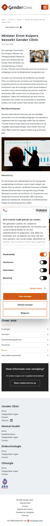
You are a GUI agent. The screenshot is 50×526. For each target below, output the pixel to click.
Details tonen (36, 288)
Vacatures (6, 345)
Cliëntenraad (25, 503)
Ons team (5, 334)
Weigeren (25, 313)
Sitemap (25, 515)
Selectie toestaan (25, 305)
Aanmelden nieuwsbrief (11, 355)
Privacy (25, 506)
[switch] (43, 262)
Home (4, 20)
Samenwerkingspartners (12, 340)
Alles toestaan (25, 296)
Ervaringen (6, 329)
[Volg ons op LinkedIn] (11, 420)
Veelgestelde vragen (10, 414)
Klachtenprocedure (25, 509)
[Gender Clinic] (17, 7)
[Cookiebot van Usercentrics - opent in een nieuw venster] (36, 210)
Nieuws (19, 20)
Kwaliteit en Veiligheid (25, 512)
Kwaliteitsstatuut (8, 434)
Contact (5, 417)
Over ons (11, 20)
